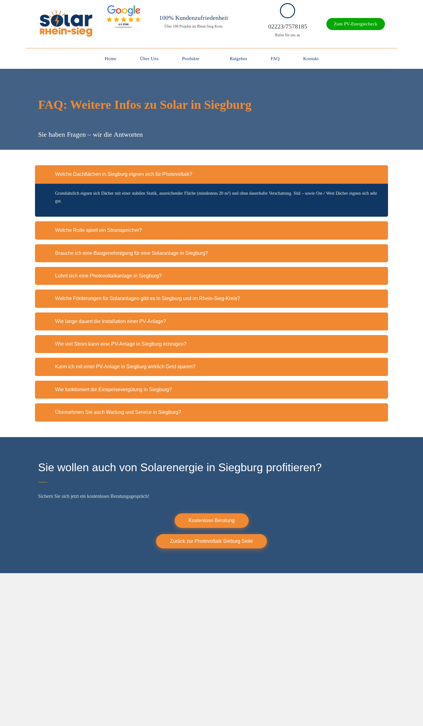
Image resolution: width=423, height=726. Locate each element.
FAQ (275, 58)
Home (110, 58)
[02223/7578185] (287, 10)
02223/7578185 (287, 26)
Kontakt (311, 58)
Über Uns (149, 58)
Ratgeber (238, 58)
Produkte (190, 58)
